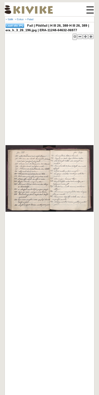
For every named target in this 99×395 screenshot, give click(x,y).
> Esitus (19, 19)
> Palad (29, 19)
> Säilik (9, 19)
